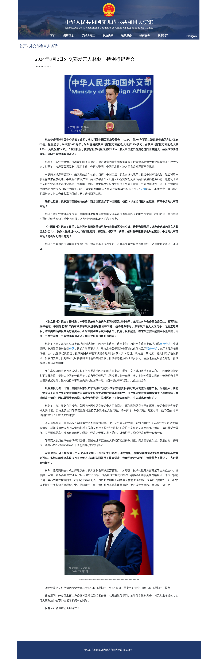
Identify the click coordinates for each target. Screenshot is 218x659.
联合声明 (151, 348)
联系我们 (163, 35)
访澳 (143, 188)
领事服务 (126, 35)
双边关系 (108, 35)
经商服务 (144, 35)
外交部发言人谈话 (43, 46)
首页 (52, 35)
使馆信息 (68, 35)
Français (191, 36)
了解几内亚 (88, 35)
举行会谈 (165, 343)
